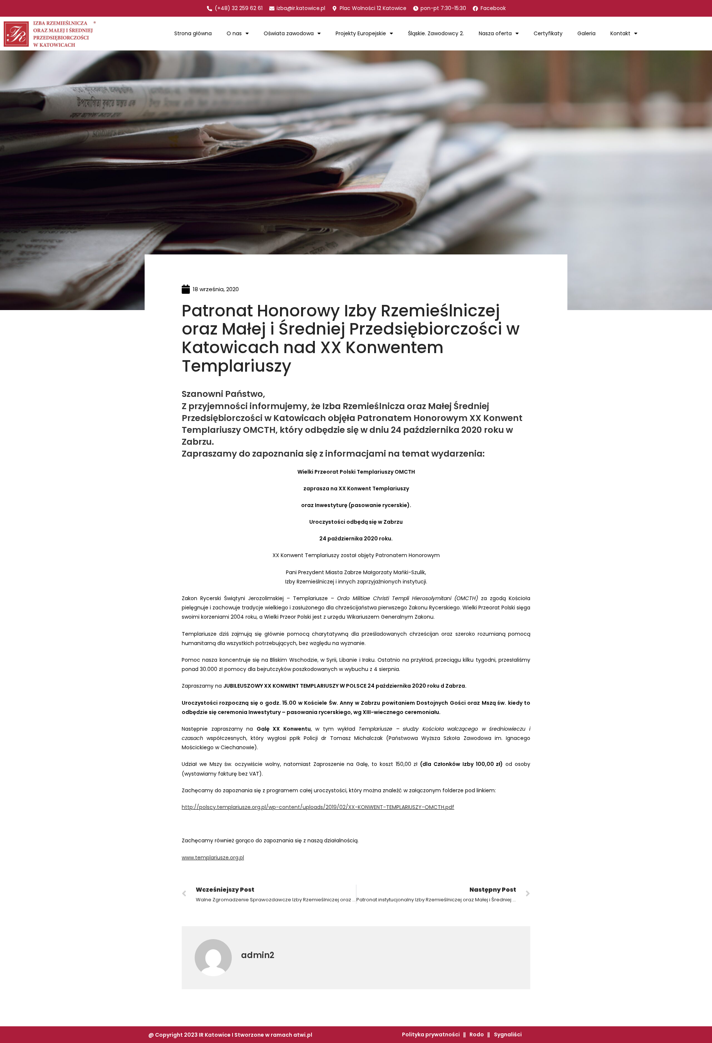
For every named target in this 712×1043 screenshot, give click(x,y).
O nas (234, 33)
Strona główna (193, 33)
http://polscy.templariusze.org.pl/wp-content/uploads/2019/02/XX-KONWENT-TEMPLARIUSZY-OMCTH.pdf (318, 807)
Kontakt (620, 33)
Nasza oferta (495, 33)
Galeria (586, 33)
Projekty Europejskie (361, 33)
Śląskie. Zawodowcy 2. (436, 33)
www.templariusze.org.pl (213, 857)
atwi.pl (302, 1035)
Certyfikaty (548, 33)
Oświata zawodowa (289, 33)
